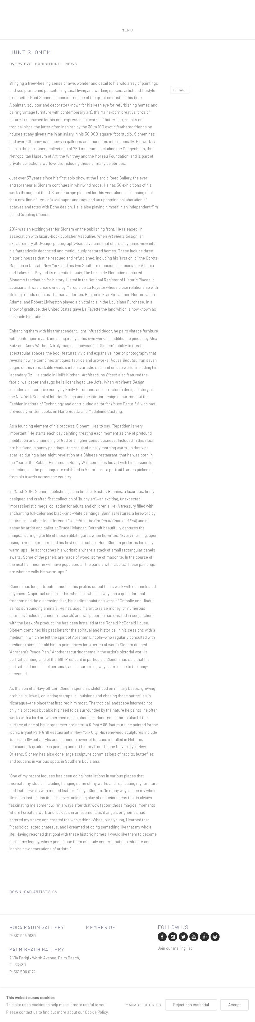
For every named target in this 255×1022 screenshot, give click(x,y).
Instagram (172, 936)
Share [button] (181, 90)
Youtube (193, 936)
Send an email (215, 936)
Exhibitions (48, 64)
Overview (19, 64)
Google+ (204, 936)
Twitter (183, 936)
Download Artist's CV (37, 892)
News (71, 64)
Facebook (162, 936)
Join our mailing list (175, 948)
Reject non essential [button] (191, 1004)
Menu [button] (127, 29)
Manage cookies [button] (143, 1004)
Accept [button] (234, 1004)
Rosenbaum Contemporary (127, 16)
